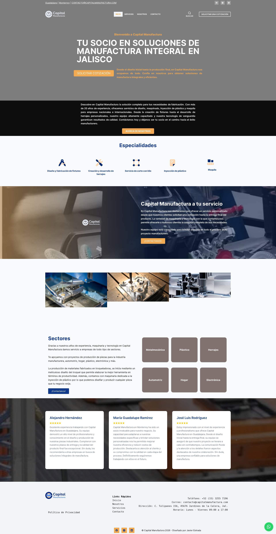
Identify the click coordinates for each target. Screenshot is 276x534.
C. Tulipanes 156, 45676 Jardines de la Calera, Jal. (191, 506)
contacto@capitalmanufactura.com (205, 502)
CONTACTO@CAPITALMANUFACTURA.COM (94, 2)
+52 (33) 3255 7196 (215, 498)
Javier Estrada (194, 530)
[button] (48, 293)
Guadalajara (51, 2)
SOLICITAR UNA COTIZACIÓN (214, 14)
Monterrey (64, 2)
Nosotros (142, 14)
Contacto (155, 14)
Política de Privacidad (64, 512)
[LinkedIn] (229, 3)
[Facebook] (217, 3)
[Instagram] (223, 3)
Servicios (129, 14)
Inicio (118, 14)
